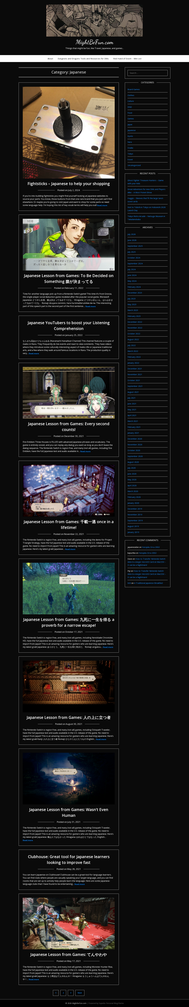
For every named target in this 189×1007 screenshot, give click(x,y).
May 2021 (132, 409)
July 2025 (132, 252)
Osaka (130, 147)
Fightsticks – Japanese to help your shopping (69, 183)
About (50, 58)
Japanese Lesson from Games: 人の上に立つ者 (69, 717)
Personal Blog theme (115, 1003)
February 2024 (134, 287)
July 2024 (132, 269)
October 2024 (134, 257)
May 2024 (132, 281)
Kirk (129, 583)
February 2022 (134, 357)
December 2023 (135, 292)
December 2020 (135, 438)
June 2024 (132, 275)
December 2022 (135, 322)
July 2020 (132, 468)
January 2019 (133, 532)
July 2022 (132, 345)
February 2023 (134, 316)
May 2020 (132, 479)
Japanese (132, 130)
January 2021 (133, 432)
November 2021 (135, 374)
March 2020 (133, 491)
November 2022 (135, 327)
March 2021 (133, 421)
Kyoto (130, 136)
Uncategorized (134, 165)
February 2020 (134, 497)
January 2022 (133, 362)
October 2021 (134, 380)
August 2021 (133, 392)
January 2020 (133, 503)
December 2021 (135, 368)
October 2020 (134, 450)
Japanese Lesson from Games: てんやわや (68, 954)
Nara (130, 142)
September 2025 (135, 246)
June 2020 (132, 473)
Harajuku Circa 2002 (151, 547)
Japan (130, 124)
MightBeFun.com (94, 42)
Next (80, 993)
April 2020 (132, 485)
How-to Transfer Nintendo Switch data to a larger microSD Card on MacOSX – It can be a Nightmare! (147, 561)
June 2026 (132, 240)
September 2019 (135, 520)
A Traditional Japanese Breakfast (148, 583)
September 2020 (135, 456)
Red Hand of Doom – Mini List (127, 58)
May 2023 (132, 304)
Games (131, 118)
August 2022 (133, 339)
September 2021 (135, 386)
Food (130, 112)
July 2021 (132, 397)
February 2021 (134, 427)
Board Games (134, 89)
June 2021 (132, 403)
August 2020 (133, 462)
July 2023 (132, 298)
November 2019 (135, 514)
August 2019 (133, 526)
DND (130, 107)
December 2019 (135, 508)
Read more (102, 205)
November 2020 (135, 444)
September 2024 (135, 263)
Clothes (131, 95)
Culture (131, 101)
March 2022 (133, 351)
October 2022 (134, 333)
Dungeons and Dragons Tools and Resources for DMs (83, 58)
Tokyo (130, 153)
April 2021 (132, 415)
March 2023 (133, 310)
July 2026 (132, 234)
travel (130, 159)
